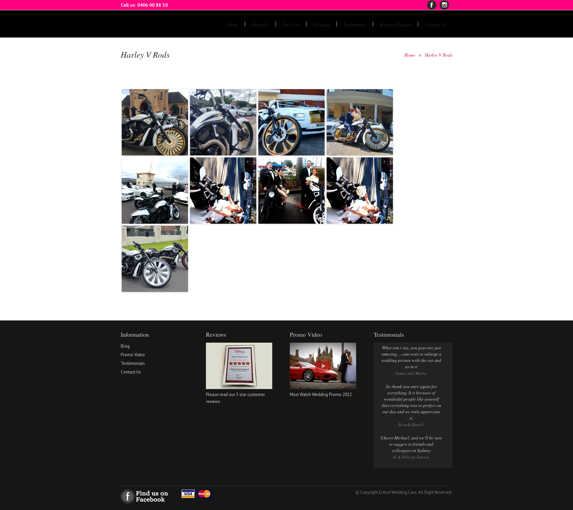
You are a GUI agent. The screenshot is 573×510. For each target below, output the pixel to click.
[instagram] (444, 5)
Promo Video (133, 355)
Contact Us (435, 24)
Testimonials (354, 24)
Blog (125, 346)
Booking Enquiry (396, 24)
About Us (260, 24)
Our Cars (291, 24)
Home (232, 24)
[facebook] (431, 5)
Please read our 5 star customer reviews (235, 398)
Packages (321, 24)
